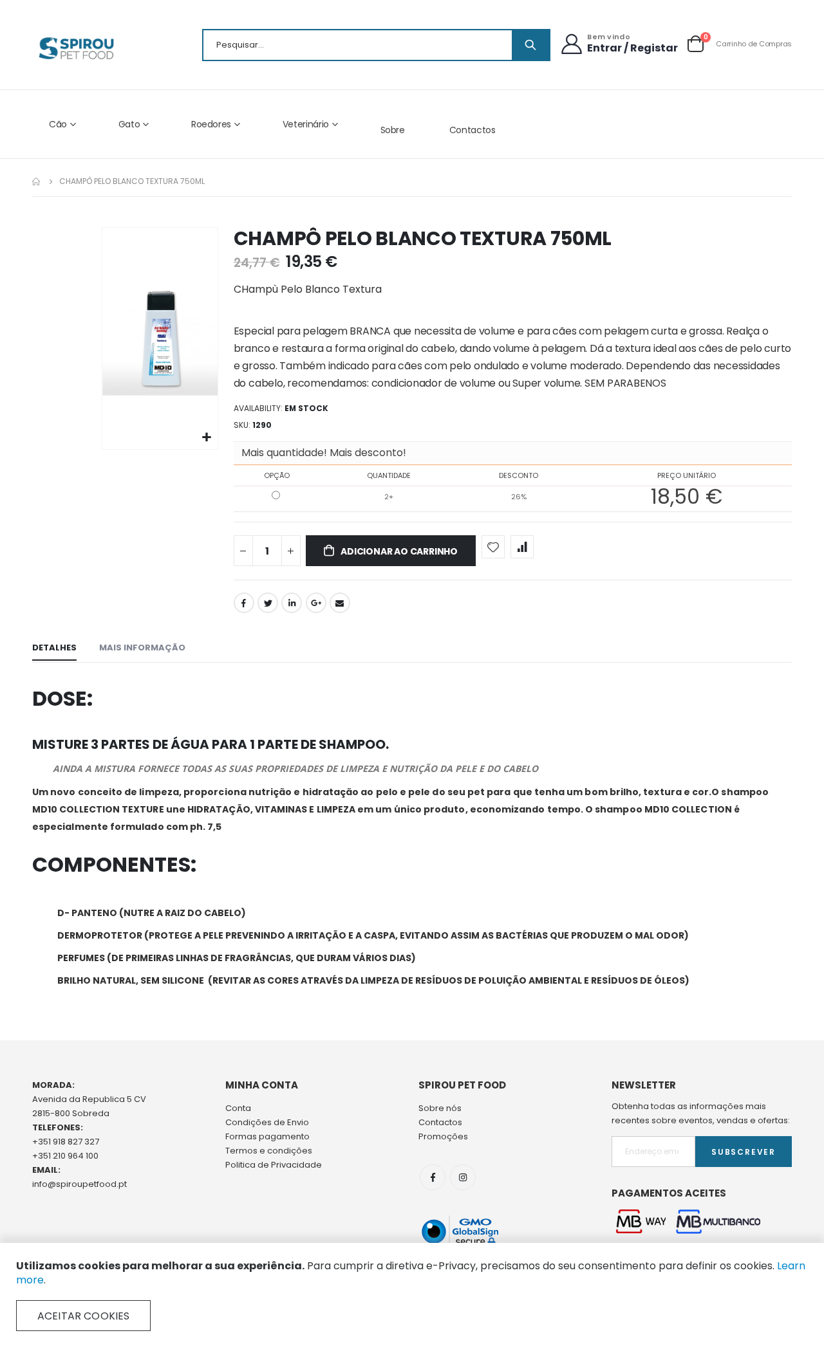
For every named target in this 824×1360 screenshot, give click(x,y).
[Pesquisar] (530, 45)
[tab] (54, 648)
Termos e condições (268, 1150)
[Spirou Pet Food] (75, 48)
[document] (412, 1295)
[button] (206, 438)
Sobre (392, 130)
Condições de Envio (267, 1122)
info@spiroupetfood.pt (79, 1184)
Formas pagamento (267, 1136)
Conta (238, 1108)
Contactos (472, 130)
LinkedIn (291, 603)
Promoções (443, 1136)
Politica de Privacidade (273, 1165)
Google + (316, 603)
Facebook (244, 603)
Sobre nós (440, 1108)
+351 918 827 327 (65, 1141)
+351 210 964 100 (65, 1156)
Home (36, 181)
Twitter (268, 603)
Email (340, 603)
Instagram (463, 1177)
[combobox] (376, 45)
